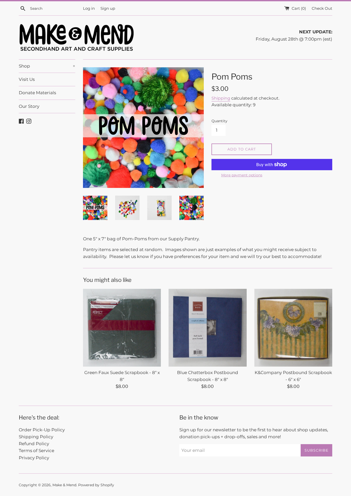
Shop (47, 66)
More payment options (241, 175)
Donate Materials (37, 92)
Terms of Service (36, 450)
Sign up (107, 8)
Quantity (219, 121)
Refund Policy (34, 443)
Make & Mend (64, 485)
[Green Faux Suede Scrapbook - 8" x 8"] (122, 328)
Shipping (220, 98)
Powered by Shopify (96, 485)
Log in (89, 8)
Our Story (29, 106)
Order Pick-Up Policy (42, 429)
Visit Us (27, 79)
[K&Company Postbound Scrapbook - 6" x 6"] (293, 328)
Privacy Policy (34, 457)
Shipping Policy (36, 436)
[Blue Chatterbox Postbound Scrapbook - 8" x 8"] (207, 328)
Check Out (322, 8)
